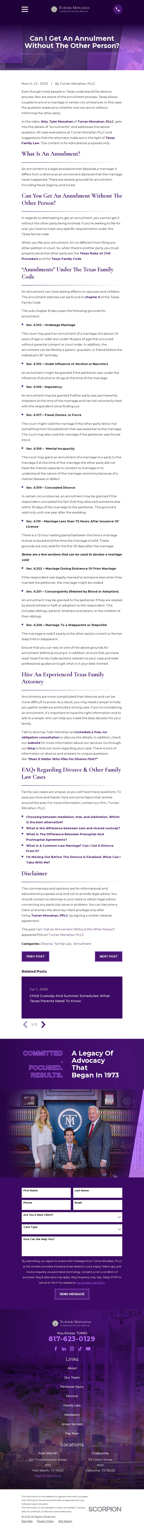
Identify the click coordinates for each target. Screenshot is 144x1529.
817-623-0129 (72, 1339)
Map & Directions (100, 1476)
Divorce (46, 943)
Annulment (82, 943)
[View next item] (43, 1024)
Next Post (109, 956)
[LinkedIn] (64, 1349)
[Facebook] (56, 1349)
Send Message (72, 1294)
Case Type (30, 1227)
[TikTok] (80, 1349)
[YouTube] (88, 1349)
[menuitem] (27, 1521)
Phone (27, 1202)
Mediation (72, 1414)
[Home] (70, 9)
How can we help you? (39, 1239)
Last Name (82, 1190)
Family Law (62, 943)
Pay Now (72, 1433)
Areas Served (72, 1424)
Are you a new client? (38, 1214)
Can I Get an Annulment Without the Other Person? (75, 929)
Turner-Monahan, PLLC (66, 934)
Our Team (72, 1377)
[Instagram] (72, 1349)
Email (78, 1202)
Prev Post (36, 956)
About (72, 1368)
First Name (30, 1190)
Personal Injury (72, 1386)
